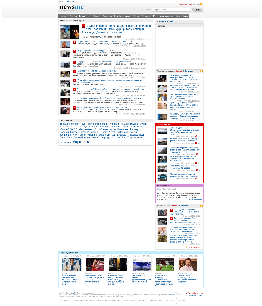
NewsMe (73, 293)
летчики (91, 137)
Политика (146, 16)
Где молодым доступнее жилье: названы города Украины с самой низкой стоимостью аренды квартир (184, 106)
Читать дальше (195, 199)
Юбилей (64, 129)
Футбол (64, 273)
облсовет (74, 124)
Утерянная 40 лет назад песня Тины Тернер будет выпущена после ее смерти (107, 98)
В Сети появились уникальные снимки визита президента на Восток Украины (183, 158)
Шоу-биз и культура (122, 16)
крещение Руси (68, 134)
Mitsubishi (123, 132)
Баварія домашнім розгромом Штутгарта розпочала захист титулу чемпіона (94, 278)
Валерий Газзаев (69, 132)
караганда (104, 134)
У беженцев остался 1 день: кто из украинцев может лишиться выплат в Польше (184, 96)
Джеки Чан (80, 137)
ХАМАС (125, 126)
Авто (115, 300)
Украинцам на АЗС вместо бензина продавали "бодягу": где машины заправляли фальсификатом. (185, 116)
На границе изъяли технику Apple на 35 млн (96, 51)
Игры (150, 300)
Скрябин (115, 126)
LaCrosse (103, 129)
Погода (84, 300)
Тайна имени (141, 300)
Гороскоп (91, 300)
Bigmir (143, 59)
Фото (177, 16)
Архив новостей (165, 21)
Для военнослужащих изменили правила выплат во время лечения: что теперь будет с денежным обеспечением (183, 238)
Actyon (112, 132)
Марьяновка (85, 129)
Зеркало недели (139, 46)
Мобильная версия (187, 4)
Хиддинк (92, 134)
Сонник (132, 300)
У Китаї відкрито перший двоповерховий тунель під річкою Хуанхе (141, 278)
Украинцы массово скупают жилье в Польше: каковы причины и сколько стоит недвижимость (184, 229)
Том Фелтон (94, 124)
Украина (73, 16)
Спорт (136, 16)
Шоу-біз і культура (185, 273)
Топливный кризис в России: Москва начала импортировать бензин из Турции (184, 220)
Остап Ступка (82, 126)
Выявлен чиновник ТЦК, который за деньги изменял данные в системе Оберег (110, 89)
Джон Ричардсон (89, 132)
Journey (134, 129)
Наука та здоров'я (138, 273)
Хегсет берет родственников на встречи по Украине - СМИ (102, 107)
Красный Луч (118, 137)
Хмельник (122, 129)
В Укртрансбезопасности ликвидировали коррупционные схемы (104, 62)
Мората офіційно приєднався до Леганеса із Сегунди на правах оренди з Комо (70, 279)
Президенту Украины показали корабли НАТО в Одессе (183, 167)
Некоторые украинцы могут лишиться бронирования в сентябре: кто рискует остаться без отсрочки (183, 78)
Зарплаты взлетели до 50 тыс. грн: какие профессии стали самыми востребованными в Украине (185, 87)
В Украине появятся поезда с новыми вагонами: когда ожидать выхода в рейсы (117, 279)
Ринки (110, 273)
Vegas (94, 126)
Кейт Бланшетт (119, 134)
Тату (129, 137)
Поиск (148, 9)
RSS (198, 4)
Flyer (83, 124)
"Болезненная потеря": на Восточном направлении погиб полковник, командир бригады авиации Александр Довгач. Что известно (116, 29)
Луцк (69, 137)
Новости (63, 16)
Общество (107, 16)
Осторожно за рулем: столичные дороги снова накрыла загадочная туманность (184, 150)
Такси (172, 300)
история (104, 126)
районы (134, 132)
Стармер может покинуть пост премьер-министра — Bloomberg (104, 42)
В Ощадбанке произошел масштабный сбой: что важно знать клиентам (184, 212)
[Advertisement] (179, 47)
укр (68, 1)
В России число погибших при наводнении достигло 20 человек (184, 175)
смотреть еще (194, 247)
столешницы (137, 134)
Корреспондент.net (138, 68)
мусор (143, 124)
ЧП (154, 16)
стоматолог (137, 126)
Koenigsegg (103, 137)
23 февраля (66, 126)
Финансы (108, 300)
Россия (82, 16)
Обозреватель (145, 39)
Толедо (64, 124)
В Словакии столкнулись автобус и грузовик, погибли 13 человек (185, 140)
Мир (90, 16)
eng (72, 1)
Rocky (104, 132)
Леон (63, 137)
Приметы (100, 300)
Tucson (82, 134)
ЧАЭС (73, 129)
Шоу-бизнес (157, 300)
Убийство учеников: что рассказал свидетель (96, 71)
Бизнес (97, 16)
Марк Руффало (110, 124)
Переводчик (180, 300)
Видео (185, 16)
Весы (159, 189)
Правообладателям (195, 293)
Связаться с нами (195, 295)
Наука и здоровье (165, 16)
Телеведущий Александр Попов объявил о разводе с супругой (187, 278)
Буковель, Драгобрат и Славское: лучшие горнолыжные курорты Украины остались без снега (184, 131)
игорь (113, 129)
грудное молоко (129, 124)
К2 (95, 129)
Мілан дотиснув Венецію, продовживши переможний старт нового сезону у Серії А (164, 280)
